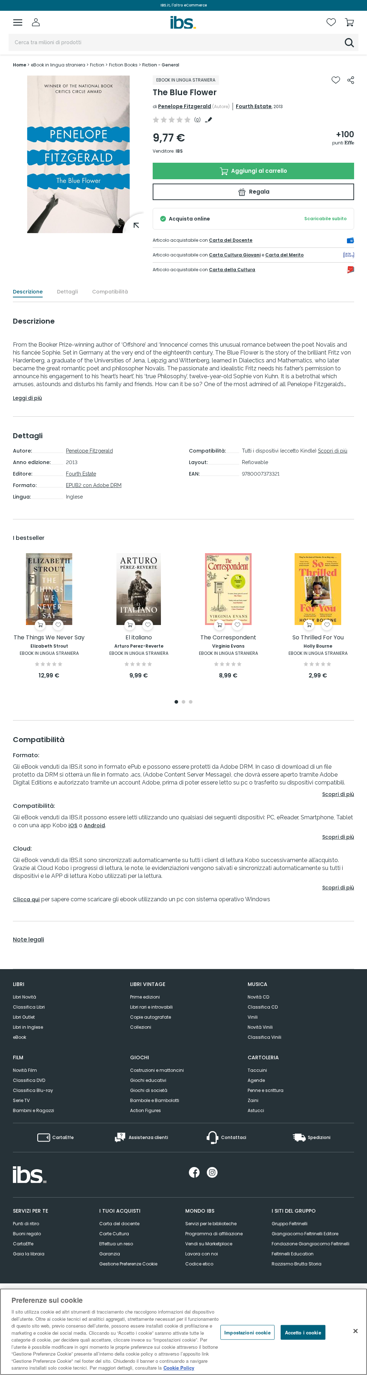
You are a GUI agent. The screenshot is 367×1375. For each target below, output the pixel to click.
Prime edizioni (145, 997)
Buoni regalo (27, 1234)
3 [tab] (190, 702)
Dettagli (67, 291)
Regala (259, 191)
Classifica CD (263, 1007)
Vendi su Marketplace (208, 1244)
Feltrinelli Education (293, 1254)
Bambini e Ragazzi (33, 1110)
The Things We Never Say (49, 638)
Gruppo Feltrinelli (290, 1224)
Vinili (253, 1017)
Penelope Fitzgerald (184, 106)
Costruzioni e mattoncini (157, 1070)
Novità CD (258, 997)
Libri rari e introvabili (151, 1007)
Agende (256, 1080)
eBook (19, 1037)
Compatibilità (110, 291)
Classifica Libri (29, 1007)
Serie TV (21, 1100)
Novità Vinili (260, 1027)
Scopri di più (332, 451)
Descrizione (28, 291)
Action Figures (145, 1110)
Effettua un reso (116, 1244)
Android (94, 825)
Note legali (28, 940)
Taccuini (257, 1070)
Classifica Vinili (264, 1037)
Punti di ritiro (26, 1224)
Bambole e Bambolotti (154, 1100)
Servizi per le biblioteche (211, 1224)
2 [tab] (183, 702)
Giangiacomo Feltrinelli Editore (305, 1234)
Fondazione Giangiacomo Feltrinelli (310, 1244)
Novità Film (25, 1070)
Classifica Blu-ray (33, 1090)
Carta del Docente (230, 240)
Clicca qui (26, 899)
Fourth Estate (254, 106)
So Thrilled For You (318, 638)
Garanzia (109, 1254)
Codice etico (199, 1264)
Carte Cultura (114, 1234)
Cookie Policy (178, 1367)
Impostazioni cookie (247, 1332)
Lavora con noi (201, 1254)
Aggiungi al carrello (258, 171)
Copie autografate (150, 1017)
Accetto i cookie (303, 1332)
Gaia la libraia (28, 1254)
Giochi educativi (148, 1080)
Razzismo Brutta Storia (296, 1264)
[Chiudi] (355, 1331)
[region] (183, 1331)
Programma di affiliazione (214, 1234)
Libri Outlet (24, 1017)
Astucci (256, 1110)
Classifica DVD (29, 1080)
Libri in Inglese (28, 1027)
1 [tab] (176, 702)
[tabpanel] (49, 616)
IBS (179, 151)
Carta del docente (119, 1224)
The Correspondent (228, 638)
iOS (72, 825)
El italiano (138, 638)
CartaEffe (23, 1244)
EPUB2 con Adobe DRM (93, 485)
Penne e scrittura (265, 1090)
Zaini (253, 1100)
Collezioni (140, 1027)
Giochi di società (148, 1090)
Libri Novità (24, 997)
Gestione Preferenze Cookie (128, 1264)
